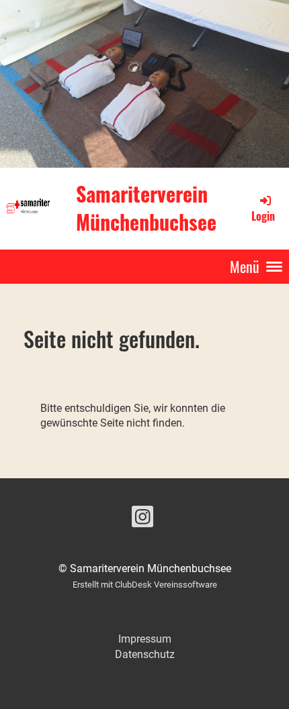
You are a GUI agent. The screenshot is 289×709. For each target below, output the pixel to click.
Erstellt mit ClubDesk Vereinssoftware (145, 585)
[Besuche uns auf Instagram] (142, 520)
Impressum (144, 639)
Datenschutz (145, 654)
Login (263, 216)
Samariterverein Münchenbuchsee (146, 208)
